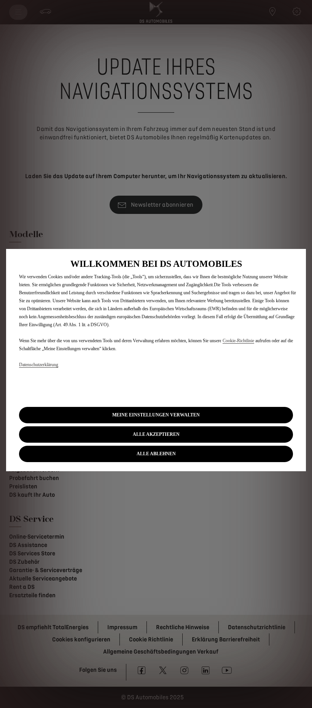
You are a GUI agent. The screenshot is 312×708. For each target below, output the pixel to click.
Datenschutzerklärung (38, 364)
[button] (156, 415)
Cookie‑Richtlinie (238, 340)
